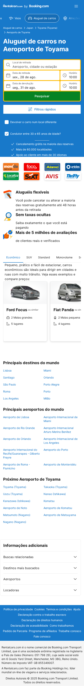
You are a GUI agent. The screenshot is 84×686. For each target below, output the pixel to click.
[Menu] (76, 6)
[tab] (13, 257)
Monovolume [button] (64, 257)
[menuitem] (15, 18)
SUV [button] (29, 257)
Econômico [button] (13, 257)
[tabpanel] (42, 305)
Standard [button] (44, 257)
